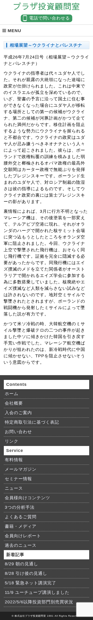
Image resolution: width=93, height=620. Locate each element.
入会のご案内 (18, 412)
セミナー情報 (18, 478)
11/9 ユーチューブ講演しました (37, 592)
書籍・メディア (20, 526)
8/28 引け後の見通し (26, 573)
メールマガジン (20, 469)
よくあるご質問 (20, 516)
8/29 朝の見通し (21, 564)
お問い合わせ (18, 431)
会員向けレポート (23, 535)
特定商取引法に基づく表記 (32, 422)
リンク (11, 441)
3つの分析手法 (20, 507)
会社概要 (14, 403)
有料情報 (14, 459)
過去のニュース (20, 545)
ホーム (11, 393)
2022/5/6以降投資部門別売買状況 (39, 602)
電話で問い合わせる (49, 18)
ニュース (14, 488)
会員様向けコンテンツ (27, 497)
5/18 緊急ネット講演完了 (30, 583)
